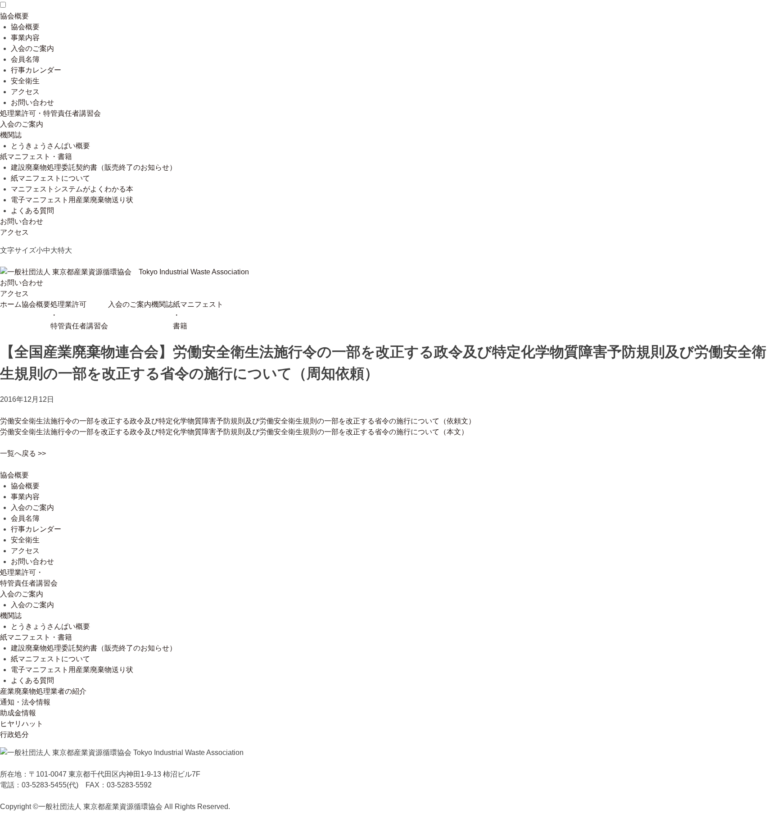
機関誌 (11, 135)
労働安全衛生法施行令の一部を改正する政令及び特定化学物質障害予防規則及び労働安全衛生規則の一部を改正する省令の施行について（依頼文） (237, 421)
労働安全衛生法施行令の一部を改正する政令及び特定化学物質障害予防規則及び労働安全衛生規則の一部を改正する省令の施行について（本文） (234, 432)
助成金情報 (18, 713)
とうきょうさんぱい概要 (50, 146)
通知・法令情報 (25, 702)
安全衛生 (25, 81)
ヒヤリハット (21, 724)
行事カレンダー (36, 70)
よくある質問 (32, 210)
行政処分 (14, 734)
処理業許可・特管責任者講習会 (50, 113)
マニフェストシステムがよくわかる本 (72, 189)
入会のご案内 (32, 48)
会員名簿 (25, 59)
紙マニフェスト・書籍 (36, 156)
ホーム (11, 304)
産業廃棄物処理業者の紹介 (43, 691)
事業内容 (25, 37)
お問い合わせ (32, 102)
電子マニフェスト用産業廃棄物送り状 (72, 200)
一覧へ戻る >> (23, 453)
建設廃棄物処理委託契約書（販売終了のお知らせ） (93, 167)
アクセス (25, 91)
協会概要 (14, 16)
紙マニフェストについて (50, 178)
